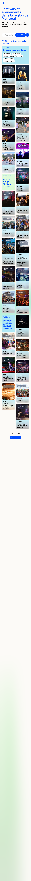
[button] (22, 35)
